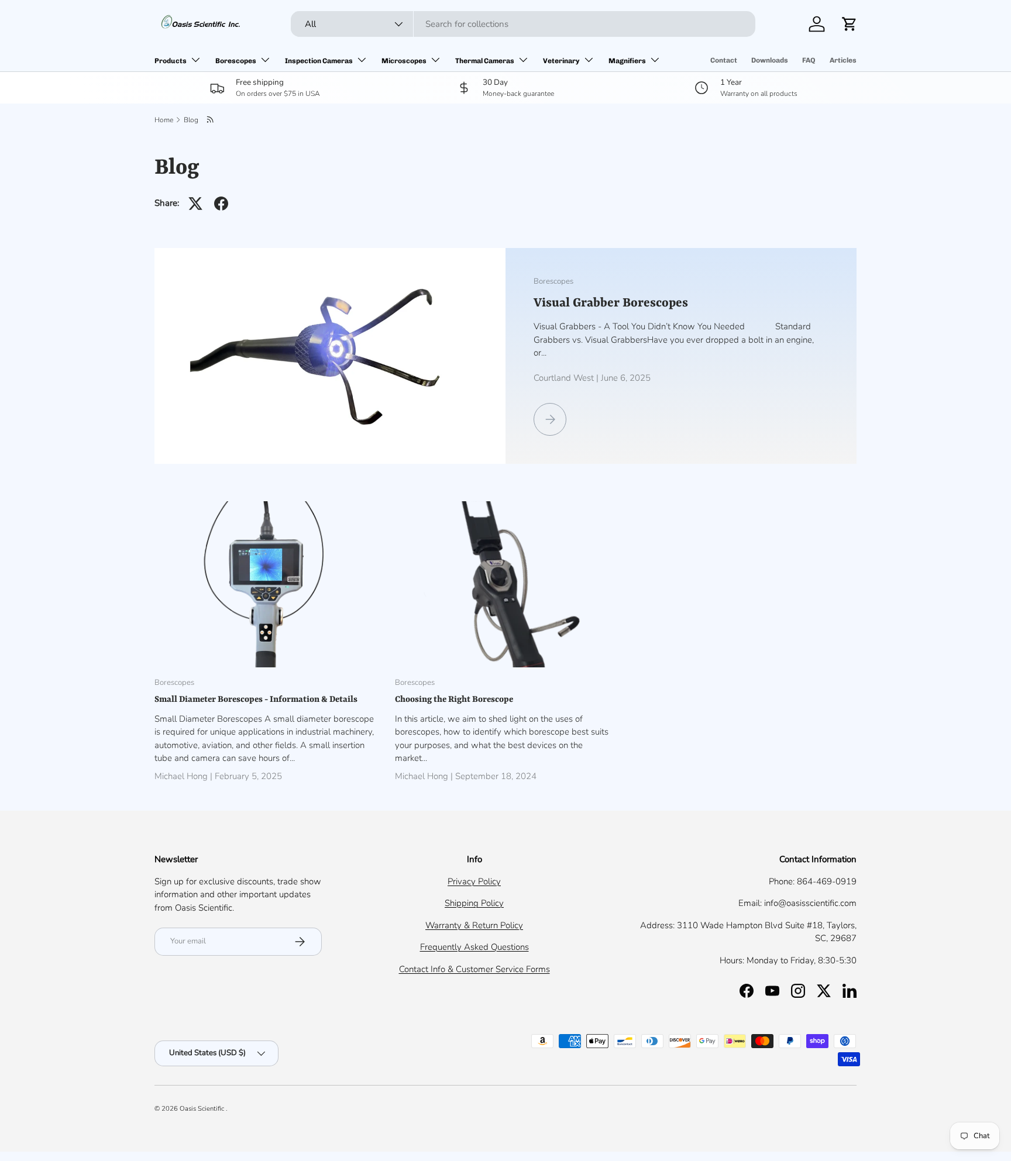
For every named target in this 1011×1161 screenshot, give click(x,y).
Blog (191, 120)
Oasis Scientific (203, 1108)
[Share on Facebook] (221, 203)
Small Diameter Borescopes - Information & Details (255, 700)
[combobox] (523, 24)
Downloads (769, 60)
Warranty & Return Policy (474, 925)
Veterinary (561, 61)
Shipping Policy (474, 903)
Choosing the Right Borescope (454, 700)
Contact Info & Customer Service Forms (474, 969)
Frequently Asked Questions (474, 947)
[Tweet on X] (195, 203)
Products (170, 61)
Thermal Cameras (484, 61)
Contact (723, 60)
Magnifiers (627, 61)
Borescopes (235, 61)
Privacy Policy (474, 881)
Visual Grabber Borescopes (611, 303)
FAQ (809, 60)
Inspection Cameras (319, 61)
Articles (843, 60)
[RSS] (210, 120)
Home (163, 120)
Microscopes (404, 61)
